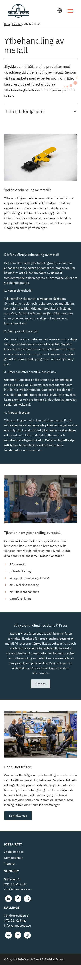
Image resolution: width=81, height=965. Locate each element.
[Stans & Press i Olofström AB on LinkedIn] (8, 898)
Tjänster (17, 24)
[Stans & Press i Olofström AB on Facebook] (18, 898)
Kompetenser (13, 858)
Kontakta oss (18, 815)
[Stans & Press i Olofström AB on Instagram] (27, 898)
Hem (7, 24)
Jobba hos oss (14, 852)
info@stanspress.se (17, 889)
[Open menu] (70, 11)
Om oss (40, 684)
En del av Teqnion (54, 959)
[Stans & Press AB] (18, 15)
